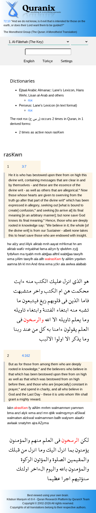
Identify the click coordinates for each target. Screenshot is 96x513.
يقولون (70, 329)
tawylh (78, 254)
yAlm (19, 259)
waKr (21, 249)
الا (54, 319)
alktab (38, 244)
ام (60, 290)
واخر (37, 290)
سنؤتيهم (80, 478)
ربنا (17, 329)
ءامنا (57, 329)
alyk (24, 413)
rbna (41, 264)
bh (20, 264)
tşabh (29, 254)
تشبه (83, 309)
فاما (84, 300)
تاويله (19, 309)
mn (28, 264)
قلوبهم (53, 300)
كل (41, 329)
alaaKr (79, 418)
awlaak (12, 423)
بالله (62, 468)
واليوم (51, 468)
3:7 (24, 166)
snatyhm (25, 423)
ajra (35, 423)
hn (75, 244)
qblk (52, 413)
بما (70, 449)
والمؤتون (42, 459)
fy (58, 249)
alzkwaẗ (29, 418)
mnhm (46, 408)
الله (47, 319)
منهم (35, 440)
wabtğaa (66, 254)
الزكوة (27, 459)
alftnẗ (56, 254)
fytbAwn (13, 254)
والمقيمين (77, 459)
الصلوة (58, 459)
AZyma (43, 423)
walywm (68, 418)
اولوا (58, 338)
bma (11, 413)
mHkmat (66, 244)
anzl (22, 244)
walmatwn (15, 418)
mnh (46, 244)
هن (66, 290)
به (48, 329)
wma (11, 259)
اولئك (23, 468)
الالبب (46, 338)
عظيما (53, 478)
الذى (76, 281)
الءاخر (37, 468)
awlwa (71, 264)
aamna (12, 264)
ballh (58, 418)
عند (26, 329)
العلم (83, 329)
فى (63, 300)
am (79, 244)
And (34, 264)
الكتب (40, 281)
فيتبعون (29, 300)
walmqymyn (65, 413)
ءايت (19, 281)
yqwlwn (80, 259)
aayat (54, 244)
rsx (30, 100)
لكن (84, 440)
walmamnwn (61, 408)
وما (85, 319)
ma (22, 254)
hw (9, 244)
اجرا (65, 478)
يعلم (75, 319)
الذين (73, 300)
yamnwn (77, 408)
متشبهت (22, 290)
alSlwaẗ (80, 413)
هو (85, 281)
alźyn (52, 249)
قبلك (14, 449)
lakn (10, 408)
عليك (54, 281)
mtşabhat (32, 249)
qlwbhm (66, 249)
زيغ (42, 300)
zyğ (75, 249)
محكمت (79, 290)
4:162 (26, 355)
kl (24, 264)
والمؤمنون (20, 440)
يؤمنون (81, 449)
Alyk (29, 244)
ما (19, 300)
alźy (15, 244)
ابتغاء (62, 309)
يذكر (75, 338)
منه (29, 281)
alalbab (81, 264)
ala (36, 259)
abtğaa (47, 254)
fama (44, 249)
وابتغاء (33, 309)
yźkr (57, 264)
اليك (50, 449)
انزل (66, 281)
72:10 (7, 21)
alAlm (70, 259)
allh (42, 259)
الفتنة (48, 309)
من (34, 329)
